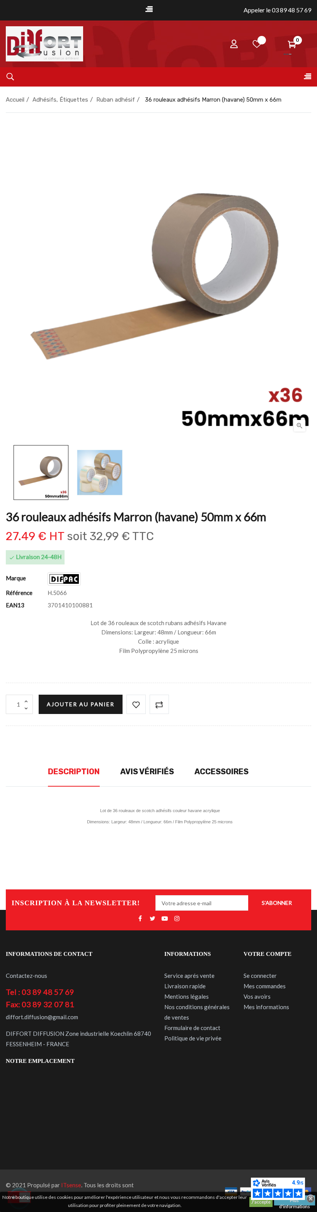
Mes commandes (265, 986)
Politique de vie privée (193, 1038)
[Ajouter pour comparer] (159, 704)
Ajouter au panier (80, 704)
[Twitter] (152, 919)
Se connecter (260, 975)
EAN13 (15, 605)
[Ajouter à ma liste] (136, 704)
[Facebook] (140, 919)
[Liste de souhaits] (257, 43)
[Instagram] (177, 919)
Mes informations (266, 1006)
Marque (16, 578)
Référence (19, 592)
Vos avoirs (257, 996)
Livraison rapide (185, 986)
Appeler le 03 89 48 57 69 (277, 10)
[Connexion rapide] (234, 43)
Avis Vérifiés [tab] (147, 771)
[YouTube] (164, 919)
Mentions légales (186, 996)
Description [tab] (74, 771)
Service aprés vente (189, 975)
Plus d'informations (294, 1201)
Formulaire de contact (192, 1027)
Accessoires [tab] (221, 771)
